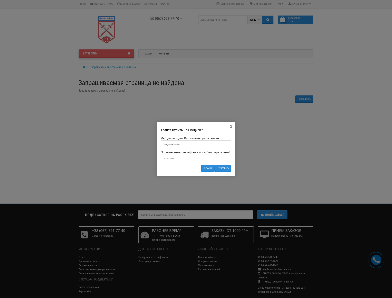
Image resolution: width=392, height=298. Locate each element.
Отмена (208, 168)
